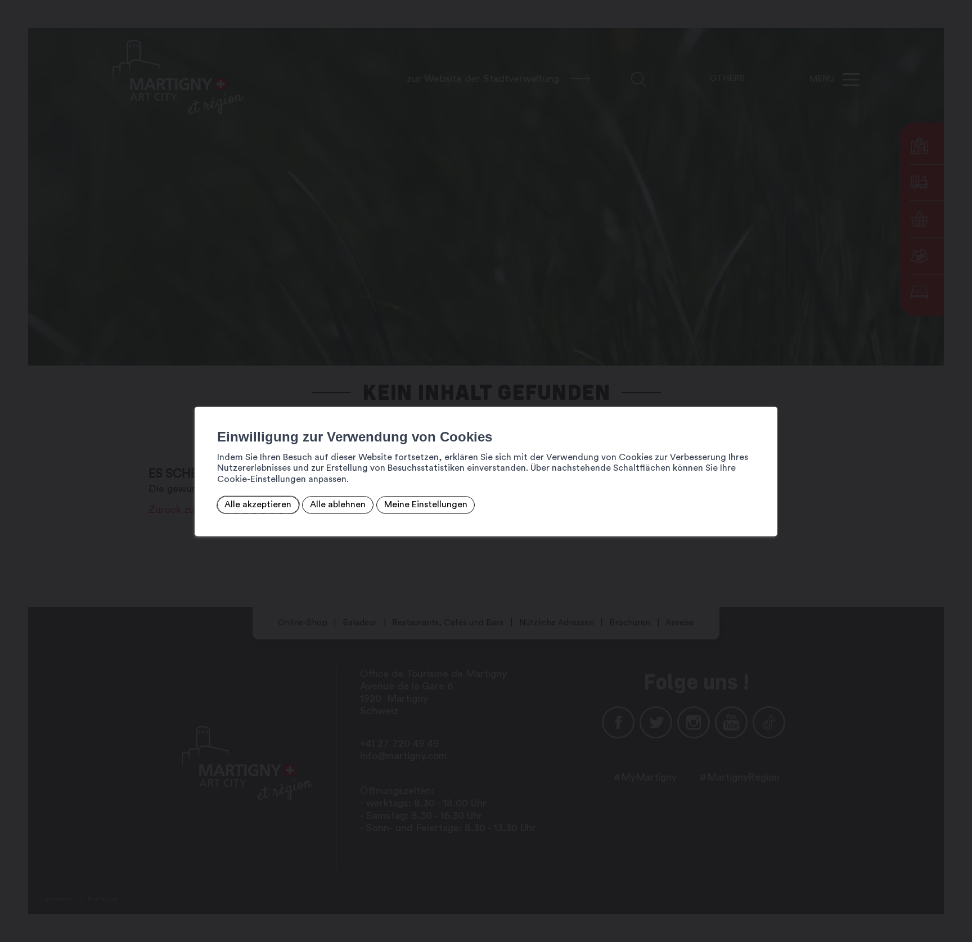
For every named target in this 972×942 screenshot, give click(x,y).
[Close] (767, 394)
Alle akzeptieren (257, 505)
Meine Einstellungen (425, 505)
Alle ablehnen (338, 505)
